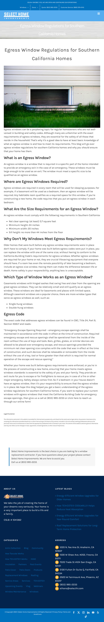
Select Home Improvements (25, 451)
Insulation (10, 564)
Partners (23, 564)
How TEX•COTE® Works (16, 559)
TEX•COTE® (39, 580)
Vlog (28, 586)
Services (26, 580)
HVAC (33, 559)
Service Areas (11, 580)
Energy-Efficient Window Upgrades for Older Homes (78, 497)
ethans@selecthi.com (71, 588)
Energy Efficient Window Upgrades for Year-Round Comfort (77, 517)
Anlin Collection (13, 548)
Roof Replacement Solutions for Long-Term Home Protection (77, 527)
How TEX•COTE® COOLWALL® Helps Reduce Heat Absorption (76, 507)
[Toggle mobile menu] (99, 13)
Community (37, 548)
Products (38, 570)
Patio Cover (10, 570)
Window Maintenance (15, 591)
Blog (26, 548)
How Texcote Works (14, 553)
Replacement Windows (16, 575)
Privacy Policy (57, 612)
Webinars (38, 586)
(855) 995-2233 (68, 584)
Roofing (34, 575)
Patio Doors (24, 570)
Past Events (35, 564)
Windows (34, 591)
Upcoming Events (14, 586)
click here (73, 398)
